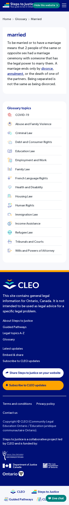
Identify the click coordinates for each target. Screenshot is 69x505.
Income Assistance (27, 223)
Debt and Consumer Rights (33, 142)
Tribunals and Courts (29, 241)
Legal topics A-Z (14, 333)
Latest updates (13, 348)
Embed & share (13, 355)
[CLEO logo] (21, 284)
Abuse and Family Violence (33, 124)
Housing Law (23, 196)
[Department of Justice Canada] (20, 465)
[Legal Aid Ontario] (13, 455)
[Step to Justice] (19, 5)
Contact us (10, 413)
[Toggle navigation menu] (64, 5)
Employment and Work (31, 160)
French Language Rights (31, 178)
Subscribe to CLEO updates (21, 361)
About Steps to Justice (18, 320)
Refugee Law (24, 232)
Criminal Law (23, 133)
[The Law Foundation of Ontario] (50, 465)
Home (7, 19)
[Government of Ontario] (13, 473)
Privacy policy (45, 404)
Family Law (22, 169)
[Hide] (57, 5)
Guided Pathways (14, 327)
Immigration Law (26, 214)
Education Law (25, 151)
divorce (47, 68)
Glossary (21, 19)
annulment (15, 74)
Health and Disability (29, 187)
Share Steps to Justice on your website (35, 372)
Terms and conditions (17, 404)
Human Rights (24, 205)
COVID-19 (22, 115)
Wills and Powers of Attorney (34, 250)
